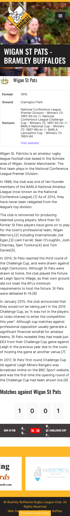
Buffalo (57, 511)
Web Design (16, 511)
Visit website (30, 143)
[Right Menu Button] (60, 16)
